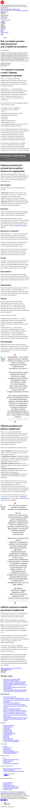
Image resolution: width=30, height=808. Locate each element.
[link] (3, 26)
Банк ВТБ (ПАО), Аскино (19, 710)
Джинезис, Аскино (24, 698)
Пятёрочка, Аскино (20, 704)
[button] (2, 29)
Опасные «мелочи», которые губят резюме (14, 683)
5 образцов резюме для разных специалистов (14, 691)
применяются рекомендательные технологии (13, 792)
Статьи (5, 37)
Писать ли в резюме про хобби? (11, 680)
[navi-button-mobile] (2, 34)
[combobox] (6, 803)
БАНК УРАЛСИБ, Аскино (18, 713)
